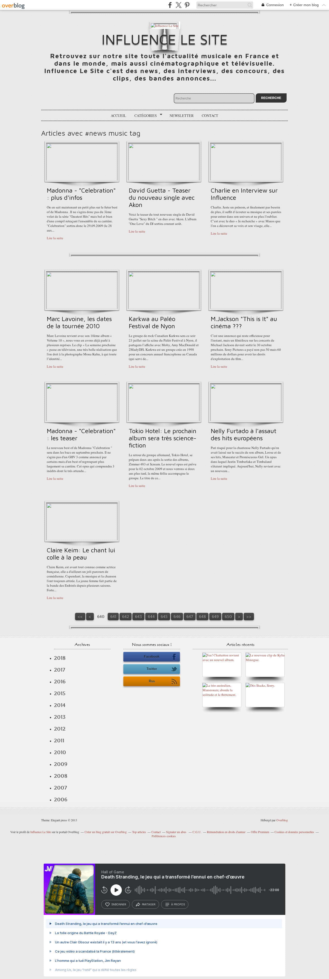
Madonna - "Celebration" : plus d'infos (81, 194)
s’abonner (118, 904)
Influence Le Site (165, 39)
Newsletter (182, 115)
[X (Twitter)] (178, 5)
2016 (60, 681)
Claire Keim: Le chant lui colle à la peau (81, 553)
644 (151, 616)
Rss (152, 681)
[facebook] (170, 5)
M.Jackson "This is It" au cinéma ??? (244, 322)
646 (176, 616)
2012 (60, 729)
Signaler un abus (176, 832)
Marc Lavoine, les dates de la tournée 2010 (79, 322)
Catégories (144, 115)
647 (189, 616)
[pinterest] (187, 5)
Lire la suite (55, 238)
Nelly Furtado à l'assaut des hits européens (243, 434)
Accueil (118, 115)
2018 (60, 658)
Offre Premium (260, 832)
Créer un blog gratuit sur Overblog (106, 832)
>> (248, 616)
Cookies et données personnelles (294, 832)
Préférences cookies (164, 836)
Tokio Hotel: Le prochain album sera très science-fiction (162, 438)
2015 (60, 693)
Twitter (152, 669)
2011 (59, 740)
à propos (178, 904)
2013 (60, 717)
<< (80, 616)
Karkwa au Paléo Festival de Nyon (152, 322)
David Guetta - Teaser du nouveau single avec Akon (162, 197)
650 (228, 616)
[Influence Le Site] (164, 25)
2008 (60, 776)
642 (125, 616)
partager (149, 904)
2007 (60, 788)
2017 (59, 670)
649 (215, 616)
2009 (60, 764)
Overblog (282, 820)
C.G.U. (197, 832)
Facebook (151, 656)
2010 (60, 752)
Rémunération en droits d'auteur (226, 832)
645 (164, 616)
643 (138, 616)
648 (202, 616)
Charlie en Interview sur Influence (244, 194)
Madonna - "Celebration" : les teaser (81, 434)
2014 (60, 705)
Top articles (139, 832)
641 (113, 616)
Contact (210, 115)
